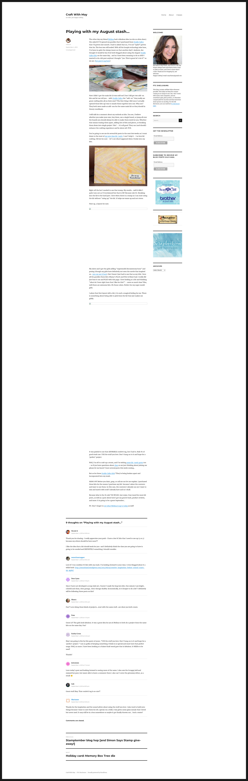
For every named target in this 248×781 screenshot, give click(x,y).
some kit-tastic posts (134, 463)
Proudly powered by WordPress (97, 772)
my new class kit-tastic (114, 136)
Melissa (111, 39)
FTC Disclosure (81, 772)
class (116, 465)
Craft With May (76, 14)
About (171, 15)
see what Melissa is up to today (116, 506)
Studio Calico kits (108, 473)
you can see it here (100, 274)
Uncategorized (70, 50)
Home (163, 15)
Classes (179, 15)
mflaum (68, 44)
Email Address (158, 136)
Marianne (75, 700)
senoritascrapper (78, 557)
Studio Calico (139, 42)
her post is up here (103, 61)
